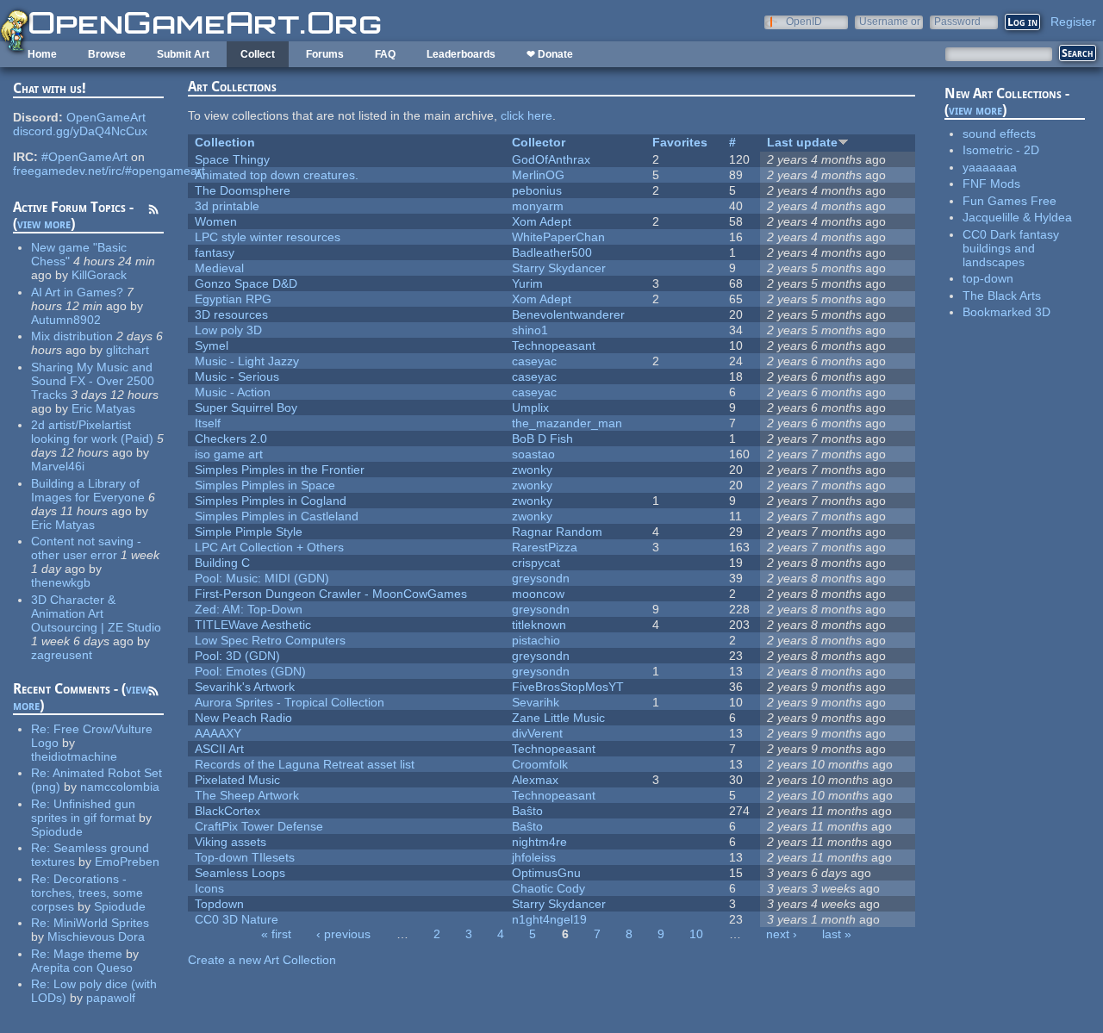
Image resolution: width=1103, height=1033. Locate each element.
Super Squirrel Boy (246, 407)
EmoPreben (127, 861)
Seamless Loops (240, 873)
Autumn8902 (66, 320)
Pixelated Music (237, 780)
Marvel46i (57, 466)
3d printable (227, 206)
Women (216, 221)
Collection (225, 142)
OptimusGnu (546, 873)
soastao (533, 454)
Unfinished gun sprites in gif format (83, 811)
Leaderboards (461, 54)
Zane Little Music (558, 718)
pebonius (537, 190)
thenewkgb (60, 582)
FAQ (385, 54)
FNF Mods (991, 183)
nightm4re (539, 842)
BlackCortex (227, 811)
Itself (208, 423)
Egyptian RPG (233, 299)
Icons (209, 888)
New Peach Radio (243, 718)
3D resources (231, 314)
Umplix (530, 407)
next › (781, 934)
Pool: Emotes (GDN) (250, 671)
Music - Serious (237, 376)
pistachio (536, 640)
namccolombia (119, 786)
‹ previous (343, 934)
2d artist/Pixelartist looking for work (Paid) (92, 431)
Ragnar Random (557, 531)
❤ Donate (550, 54)
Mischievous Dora (96, 936)
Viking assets (230, 842)
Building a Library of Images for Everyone (88, 490)
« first (276, 934)
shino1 (530, 330)
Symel (211, 345)
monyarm (538, 206)
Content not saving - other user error (86, 548)
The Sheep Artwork (247, 795)
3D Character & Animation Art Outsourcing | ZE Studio (96, 613)
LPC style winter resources (267, 237)
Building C (222, 562)
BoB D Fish (542, 438)
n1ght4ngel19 (549, 919)
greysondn (541, 578)
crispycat (536, 562)
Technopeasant (553, 345)
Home (42, 54)
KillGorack (99, 275)
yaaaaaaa (990, 167)
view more (44, 223)
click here (526, 115)
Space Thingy (232, 159)
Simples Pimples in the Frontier (280, 469)
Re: (42, 729)
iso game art (229, 454)
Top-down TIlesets (245, 857)
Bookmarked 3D (1006, 312)
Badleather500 (552, 252)
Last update (802, 142)
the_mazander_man (567, 423)
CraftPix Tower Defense (259, 826)
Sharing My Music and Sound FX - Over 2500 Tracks (92, 380)
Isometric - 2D (1001, 150)
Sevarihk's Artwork (245, 687)
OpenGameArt (106, 117)
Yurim (527, 283)
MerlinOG (538, 175)
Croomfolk (540, 764)
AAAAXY (218, 733)
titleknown (539, 625)
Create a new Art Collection (262, 960)
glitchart (127, 350)
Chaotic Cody (548, 888)
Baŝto (527, 811)
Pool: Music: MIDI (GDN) (262, 578)
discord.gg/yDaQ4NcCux (80, 131)
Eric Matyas (103, 408)
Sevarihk (535, 702)
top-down (988, 278)
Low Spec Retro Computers (270, 640)
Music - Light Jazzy (247, 361)
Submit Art (183, 54)
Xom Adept (541, 221)
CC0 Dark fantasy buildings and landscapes (1011, 248)
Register (1073, 21)
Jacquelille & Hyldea (1017, 217)
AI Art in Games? (77, 292)
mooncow (538, 594)
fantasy (214, 252)
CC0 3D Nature (236, 919)
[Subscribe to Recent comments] (153, 693)
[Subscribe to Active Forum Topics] (153, 212)
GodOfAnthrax (551, 159)
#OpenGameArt (84, 157)
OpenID (804, 21)
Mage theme (87, 954)
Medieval (219, 268)
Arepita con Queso (82, 967)
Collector (538, 142)
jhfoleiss (534, 857)
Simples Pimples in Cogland (270, 500)
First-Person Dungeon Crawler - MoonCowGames (331, 594)
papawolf (110, 998)
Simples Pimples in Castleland (276, 516)
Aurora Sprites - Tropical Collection (289, 702)
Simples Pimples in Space (265, 485)
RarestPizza (544, 547)
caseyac (534, 361)
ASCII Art (219, 749)
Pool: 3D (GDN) (237, 656)
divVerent (537, 733)
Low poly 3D (228, 330)
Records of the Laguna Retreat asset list (304, 764)
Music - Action (233, 392)
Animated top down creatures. (276, 175)
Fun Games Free (1009, 201)
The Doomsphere (242, 190)
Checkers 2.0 (231, 438)
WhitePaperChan (558, 237)
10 (696, 934)
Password (957, 21)
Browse (107, 54)
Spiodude (57, 831)
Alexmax (535, 780)
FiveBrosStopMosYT (568, 687)
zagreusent (61, 655)
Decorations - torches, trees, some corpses (87, 892)
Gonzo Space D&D (246, 283)
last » (836, 934)
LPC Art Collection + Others (269, 547)
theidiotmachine (74, 756)
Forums (325, 54)
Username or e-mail (889, 21)
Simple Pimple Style (248, 531)
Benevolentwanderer (568, 314)
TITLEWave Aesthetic (253, 625)
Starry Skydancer (559, 268)
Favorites (679, 142)
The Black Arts (1002, 295)
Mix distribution (72, 336)
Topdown (219, 904)
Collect (257, 54)
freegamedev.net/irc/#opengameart (109, 170)
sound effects (999, 133)
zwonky (532, 469)
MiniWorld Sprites (101, 923)
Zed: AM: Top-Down (248, 609)
